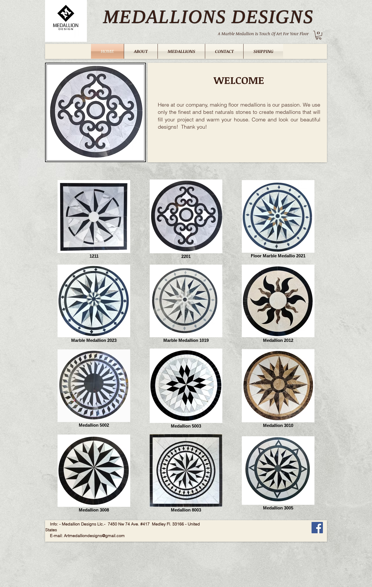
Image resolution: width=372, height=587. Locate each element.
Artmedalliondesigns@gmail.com (94, 535)
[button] (318, 35)
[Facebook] (317, 527)
